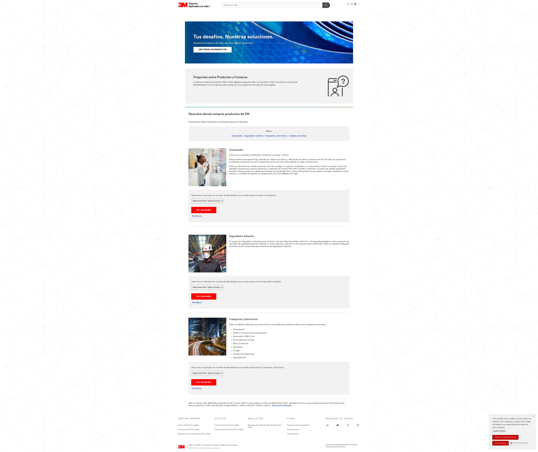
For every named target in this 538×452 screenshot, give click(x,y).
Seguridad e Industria (253, 136)
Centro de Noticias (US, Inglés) (227, 425)
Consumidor (237, 136)
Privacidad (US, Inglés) (210, 445)
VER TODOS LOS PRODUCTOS (212, 50)
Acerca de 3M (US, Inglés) (188, 425)
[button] (519, 443)
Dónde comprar (293, 429)
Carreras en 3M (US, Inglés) (189, 429)
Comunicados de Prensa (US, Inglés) (229, 429)
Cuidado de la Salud (297, 136)
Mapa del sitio (292, 434)
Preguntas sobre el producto (298, 425)
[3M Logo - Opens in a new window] (194, 5)
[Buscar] (326, 5)
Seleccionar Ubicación (282, 406)
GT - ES (350, 4)
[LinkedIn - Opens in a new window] (327, 425)
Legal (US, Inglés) (194, 445)
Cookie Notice (499, 431)
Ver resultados (203, 210)
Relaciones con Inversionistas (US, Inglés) (194, 434)
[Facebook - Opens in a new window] (348, 425)
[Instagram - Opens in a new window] (358, 425)
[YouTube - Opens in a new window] (338, 425)
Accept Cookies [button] (500, 443)
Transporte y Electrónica (276, 136)
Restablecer (197, 216)
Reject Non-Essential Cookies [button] (505, 437)
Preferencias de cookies (228, 445)
